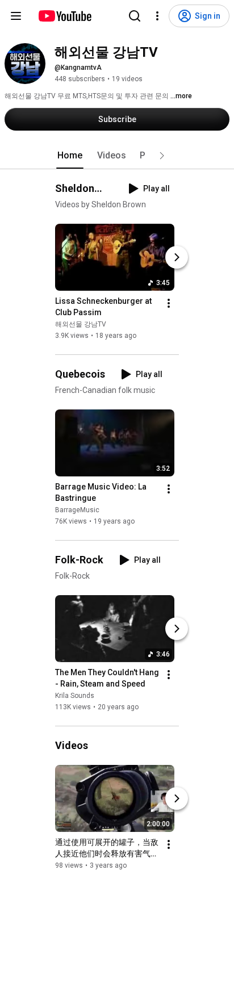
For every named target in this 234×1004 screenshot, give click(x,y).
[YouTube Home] (64, 16)
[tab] (69, 155)
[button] (162, 155)
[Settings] (157, 16)
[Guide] (16, 16)
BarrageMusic (77, 510)
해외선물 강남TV (80, 324)
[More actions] (168, 303)
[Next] (176, 257)
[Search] (134, 16)
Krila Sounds (74, 696)
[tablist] (117, 155)
